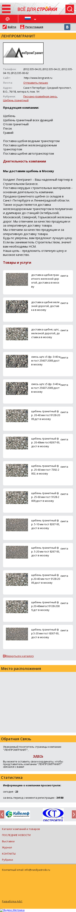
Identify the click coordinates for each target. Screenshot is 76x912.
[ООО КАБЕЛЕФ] (18, 815)
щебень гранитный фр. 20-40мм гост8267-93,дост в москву (45, 442)
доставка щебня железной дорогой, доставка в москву (45, 306)
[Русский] (28, 19)
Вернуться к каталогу (20, 656)
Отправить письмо (35, 82)
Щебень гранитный (16, 100)
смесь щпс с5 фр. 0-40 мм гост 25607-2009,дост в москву (45, 360)
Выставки (8, 841)
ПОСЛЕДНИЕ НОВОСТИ (16, 835)
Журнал (7, 847)
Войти (12, 27)
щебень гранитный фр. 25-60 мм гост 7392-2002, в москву (45, 469)
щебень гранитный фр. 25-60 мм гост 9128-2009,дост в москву (45, 497)
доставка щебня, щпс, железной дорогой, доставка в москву (45, 333)
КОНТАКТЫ (9, 853)
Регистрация (34, 27)
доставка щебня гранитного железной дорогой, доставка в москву (45, 280)
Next (73, 814)
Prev (3, 814)
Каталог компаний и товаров (21, 829)
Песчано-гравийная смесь (40, 96)
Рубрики (7, 859)
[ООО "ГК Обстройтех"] (53, 815)
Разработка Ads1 (12, 901)
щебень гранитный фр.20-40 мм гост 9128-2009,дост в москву (45, 578)
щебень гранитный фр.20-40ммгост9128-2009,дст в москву (45, 606)
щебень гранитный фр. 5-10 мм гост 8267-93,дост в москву (45, 524)
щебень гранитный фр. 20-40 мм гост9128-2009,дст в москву (45, 415)
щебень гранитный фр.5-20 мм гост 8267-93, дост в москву (45, 633)
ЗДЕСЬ (38, 756)
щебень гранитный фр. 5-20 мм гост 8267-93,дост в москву (45, 551)
